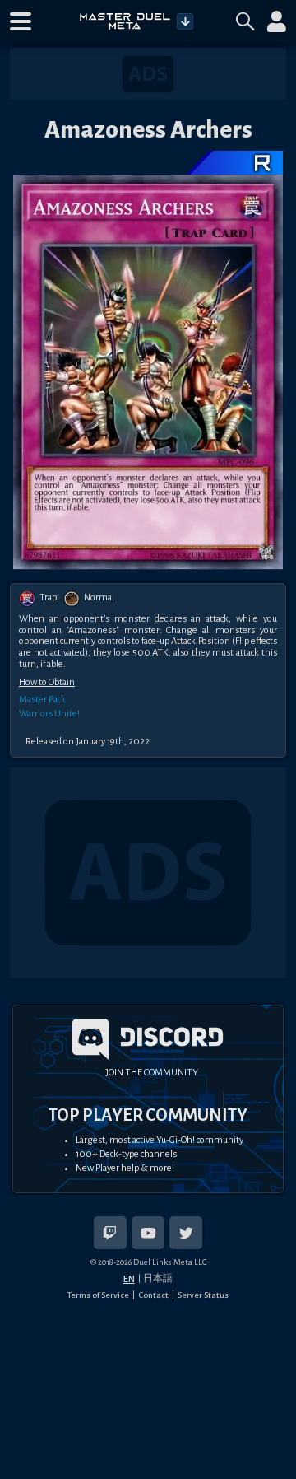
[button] (20, 21)
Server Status (203, 1294)
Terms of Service (98, 1294)
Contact (153, 1294)
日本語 (158, 1278)
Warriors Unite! (49, 713)
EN (129, 1279)
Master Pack (42, 699)
